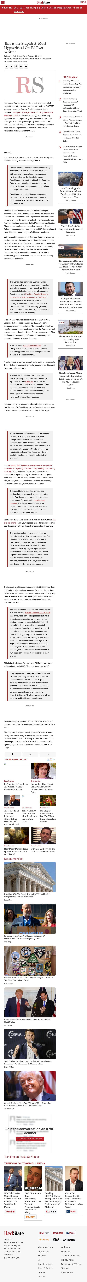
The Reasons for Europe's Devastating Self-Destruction (70, 339)
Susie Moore (8, 900)
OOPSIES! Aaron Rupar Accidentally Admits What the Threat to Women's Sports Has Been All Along (32, 1203)
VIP (39, 1259)
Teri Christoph (9, 1109)
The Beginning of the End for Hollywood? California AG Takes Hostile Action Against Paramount (71, 265)
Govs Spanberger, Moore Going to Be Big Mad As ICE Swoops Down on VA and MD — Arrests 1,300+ (70, 378)
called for (29, 381)
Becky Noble (71, 200)
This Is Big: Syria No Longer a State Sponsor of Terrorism (71, 229)
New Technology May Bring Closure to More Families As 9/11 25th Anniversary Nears (70, 193)
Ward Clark (70, 235)
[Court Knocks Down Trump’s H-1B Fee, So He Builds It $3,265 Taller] (30, 1002)
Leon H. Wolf (11, 56)
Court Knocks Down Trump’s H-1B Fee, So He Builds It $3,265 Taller (27, 1020)
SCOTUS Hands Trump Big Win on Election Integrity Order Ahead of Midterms (48, 9)
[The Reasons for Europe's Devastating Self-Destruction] (70, 326)
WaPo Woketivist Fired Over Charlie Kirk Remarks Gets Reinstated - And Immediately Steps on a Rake (27, 1062)
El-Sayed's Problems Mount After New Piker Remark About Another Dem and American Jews (70, 303)
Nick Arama (70, 311)
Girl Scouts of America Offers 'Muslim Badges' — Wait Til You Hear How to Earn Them (28, 979)
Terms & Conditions (71, 1255)
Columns (42, 1276)
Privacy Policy (67, 1259)
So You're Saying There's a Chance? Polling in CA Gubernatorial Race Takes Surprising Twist (24, 937)
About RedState (45, 1247)
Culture (41, 1272)
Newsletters (67, 1272)
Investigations (45, 1264)
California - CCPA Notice (72, 1264)
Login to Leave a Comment (30, 1139)
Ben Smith (8, 1025)
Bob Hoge (8, 942)
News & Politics (45, 1268)
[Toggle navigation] (3, 2)
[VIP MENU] (83, 2)
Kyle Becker (8, 984)
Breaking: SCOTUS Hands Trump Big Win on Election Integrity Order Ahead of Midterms (27, 895)
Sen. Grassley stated (32, 345)
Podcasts (65, 1247)
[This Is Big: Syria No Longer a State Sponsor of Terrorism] (70, 216)
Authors (42, 1255)
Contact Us (43, 1251)
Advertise (65, 1251)
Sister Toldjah (9, 1067)
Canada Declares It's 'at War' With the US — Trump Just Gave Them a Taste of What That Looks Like (27, 1104)
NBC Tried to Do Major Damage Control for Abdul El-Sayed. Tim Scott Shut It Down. (12, 1200)
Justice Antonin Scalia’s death (37, 613)
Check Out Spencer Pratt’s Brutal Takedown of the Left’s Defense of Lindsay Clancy (74, 1200)
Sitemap (65, 1268)
